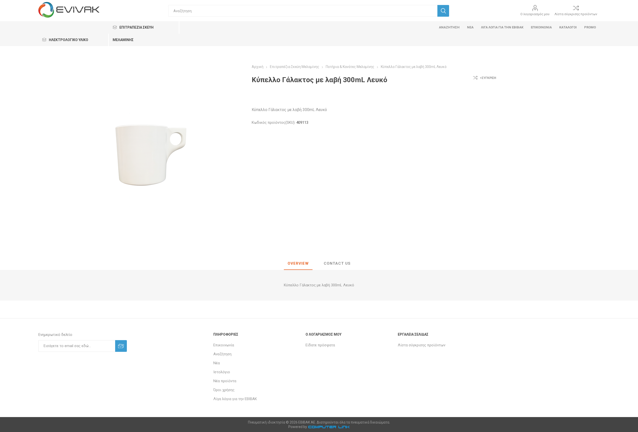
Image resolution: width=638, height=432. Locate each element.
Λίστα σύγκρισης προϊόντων (576, 14)
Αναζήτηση (222, 354)
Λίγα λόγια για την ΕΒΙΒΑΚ (235, 399)
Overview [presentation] (298, 263)
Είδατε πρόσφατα (320, 345)
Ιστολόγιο (221, 372)
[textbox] (302, 11)
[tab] (298, 263)
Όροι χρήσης (224, 390)
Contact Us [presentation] (337, 263)
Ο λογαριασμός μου (535, 14)
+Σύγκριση (488, 78)
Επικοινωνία (223, 345)
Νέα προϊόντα (224, 381)
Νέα (216, 363)
